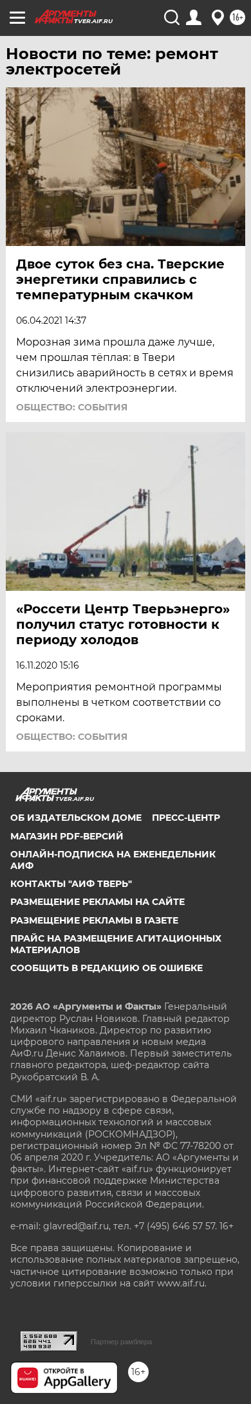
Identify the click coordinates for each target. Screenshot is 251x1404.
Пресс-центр (186, 817)
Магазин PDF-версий (67, 836)
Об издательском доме (76, 817)
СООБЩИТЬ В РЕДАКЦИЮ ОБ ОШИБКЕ (106, 968)
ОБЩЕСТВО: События (71, 407)
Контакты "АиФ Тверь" (71, 884)
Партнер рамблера (121, 1342)
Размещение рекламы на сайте (97, 902)
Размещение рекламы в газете (94, 920)
